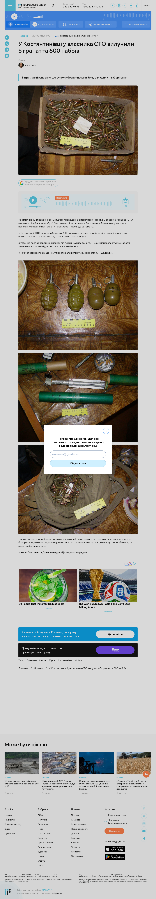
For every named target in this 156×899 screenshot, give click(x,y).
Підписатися (78, 463)
